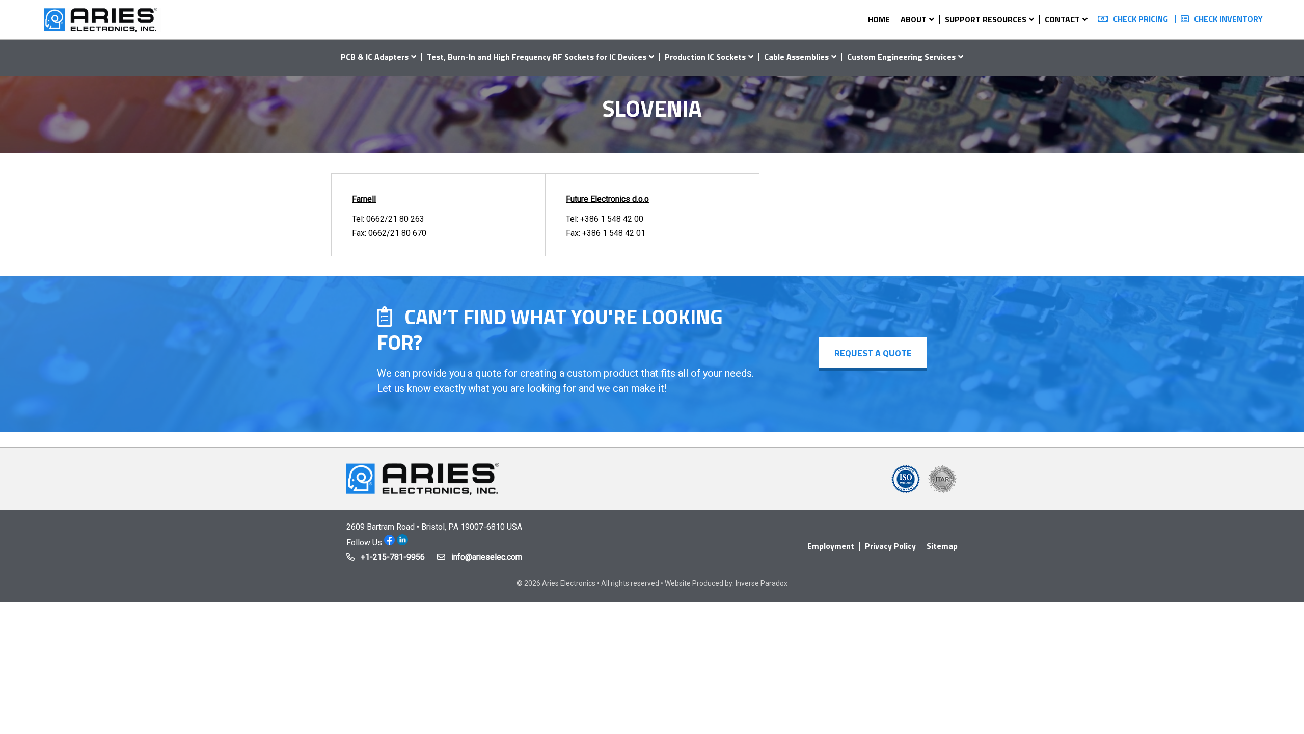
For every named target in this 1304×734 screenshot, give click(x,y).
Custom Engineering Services (901, 56)
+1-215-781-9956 (393, 557)
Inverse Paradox (761, 583)
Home (879, 19)
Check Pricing (1140, 19)
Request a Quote (873, 353)
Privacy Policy (890, 546)
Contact (1062, 19)
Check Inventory (1228, 19)
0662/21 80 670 (397, 233)
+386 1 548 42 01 (613, 233)
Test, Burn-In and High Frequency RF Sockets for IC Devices (536, 56)
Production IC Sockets (705, 56)
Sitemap (942, 546)
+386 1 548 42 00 (611, 219)
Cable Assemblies (796, 56)
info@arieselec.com (486, 557)
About (914, 19)
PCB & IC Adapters (375, 56)
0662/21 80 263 (395, 219)
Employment (830, 546)
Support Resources (985, 19)
